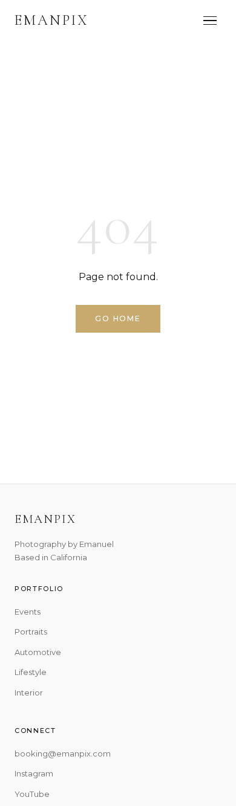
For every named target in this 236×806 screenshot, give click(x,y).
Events (28, 611)
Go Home (118, 318)
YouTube (32, 794)
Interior (29, 692)
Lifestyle (31, 672)
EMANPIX (52, 20)
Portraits (31, 631)
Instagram (34, 773)
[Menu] (209, 20)
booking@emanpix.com (63, 753)
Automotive (38, 652)
